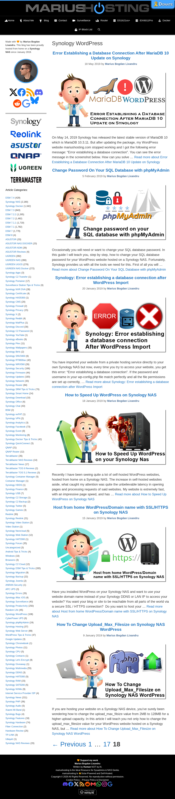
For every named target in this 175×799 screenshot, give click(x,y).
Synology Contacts (15, 656)
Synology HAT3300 (15, 539)
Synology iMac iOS (15, 597)
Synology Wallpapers (16, 347)
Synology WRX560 (15, 364)
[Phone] (87, 784)
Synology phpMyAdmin (17, 622)
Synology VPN (12, 418)
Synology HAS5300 (15, 297)
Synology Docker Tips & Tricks (21, 439)
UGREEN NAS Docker (17, 268)
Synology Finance (14, 489)
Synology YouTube (14, 335)
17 (107, 744)
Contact (63, 20)
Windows (10, 556)
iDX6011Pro (146, 20)
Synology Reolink (14, 518)
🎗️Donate (163, 4)
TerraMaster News (14, 464)
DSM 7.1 (9, 227)
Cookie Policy (73, 780)
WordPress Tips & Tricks (18, 635)
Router (104, 20)
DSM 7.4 (9, 197)
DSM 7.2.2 (10, 214)
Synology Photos (14, 647)
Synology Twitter (13, 506)
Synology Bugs (13, 714)
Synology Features (15, 718)
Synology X (11, 314)
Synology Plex (12, 343)
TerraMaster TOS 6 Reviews (19, 468)
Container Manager (15, 481)
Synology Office (13, 401)
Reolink (9, 514)
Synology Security (14, 368)
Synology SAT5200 (15, 685)
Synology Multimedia (16, 668)
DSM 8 (8, 235)
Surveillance (83, 20)
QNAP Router (12, 451)
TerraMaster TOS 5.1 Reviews (20, 472)
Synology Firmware (15, 372)
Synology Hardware (15, 722)
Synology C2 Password (17, 331)
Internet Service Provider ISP (20, 693)
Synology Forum (13, 543)
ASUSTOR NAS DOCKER (18, 243)
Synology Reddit (13, 318)
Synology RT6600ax (15, 360)
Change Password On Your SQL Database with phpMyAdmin (110, 170)
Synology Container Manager (20, 476)
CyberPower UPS (14, 618)
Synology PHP (12, 701)
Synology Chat (12, 406)
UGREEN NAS (13, 260)
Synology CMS (13, 302)
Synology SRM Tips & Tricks (20, 389)
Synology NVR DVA (15, 289)
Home (11, 20)
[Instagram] (110, 784)
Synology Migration (15, 572)
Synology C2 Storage (16, 497)
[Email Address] (93, 784)
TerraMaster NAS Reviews (19, 460)
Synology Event (13, 431)
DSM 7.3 (9, 210)
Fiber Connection (14, 726)
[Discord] (65, 784)
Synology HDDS (13, 485)
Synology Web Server (16, 631)
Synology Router (13, 385)
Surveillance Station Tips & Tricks (22, 285)
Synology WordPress (16, 614)
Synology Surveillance (16, 601)
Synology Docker (14, 206)
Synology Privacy (14, 310)
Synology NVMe (13, 689)
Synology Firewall (14, 306)
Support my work (89, 760)
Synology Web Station (16, 535)
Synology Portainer (15, 281)
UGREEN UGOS (14, 264)
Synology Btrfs (13, 351)
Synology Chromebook (17, 643)
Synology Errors (13, 593)
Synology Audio (13, 706)
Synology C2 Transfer (16, 277)
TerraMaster (11, 456)
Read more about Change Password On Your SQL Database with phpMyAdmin (109, 269)
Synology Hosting (14, 626)
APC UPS (10, 589)
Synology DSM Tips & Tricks (20, 568)
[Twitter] (76, 784)
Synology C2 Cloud (15, 564)
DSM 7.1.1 (10, 222)
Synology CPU (12, 651)
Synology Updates (14, 376)
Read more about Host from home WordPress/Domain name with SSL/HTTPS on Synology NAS (109, 611)
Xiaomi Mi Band (13, 710)
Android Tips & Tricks (16, 551)
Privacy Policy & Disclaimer (95, 780)
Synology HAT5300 (15, 676)
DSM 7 (8, 231)
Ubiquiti (9, 739)
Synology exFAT (13, 414)
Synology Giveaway (15, 664)
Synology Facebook (15, 426)
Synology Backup (14, 576)
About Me (28, 20)
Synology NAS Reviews (17, 743)
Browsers (10, 560)
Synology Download (15, 397)
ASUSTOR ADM (13, 247)
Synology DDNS (13, 672)
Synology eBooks (14, 339)
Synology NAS (12, 202)
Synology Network (14, 381)
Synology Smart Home (16, 393)
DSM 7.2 (9, 218)
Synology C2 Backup (16, 501)
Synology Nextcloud (15, 531)
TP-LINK (9, 735)
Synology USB (12, 493)
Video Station (12, 526)
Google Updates (13, 639)
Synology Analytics (15, 422)
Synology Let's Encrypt (17, 660)
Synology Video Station (17, 522)
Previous (69, 744)
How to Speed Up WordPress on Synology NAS (111, 395)
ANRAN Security (14, 585)
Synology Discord (14, 326)
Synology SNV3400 (15, 356)
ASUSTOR (10, 239)
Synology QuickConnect (17, 443)
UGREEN (10, 256)
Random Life (11, 610)
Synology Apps (13, 272)
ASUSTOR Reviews (15, 252)
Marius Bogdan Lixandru (87, 763)
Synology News (13, 697)
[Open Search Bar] (99, 29)
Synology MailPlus (14, 322)
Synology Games (14, 510)
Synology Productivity (16, 606)
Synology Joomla (14, 581)
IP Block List (85, 29)
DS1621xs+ (123, 20)
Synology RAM (13, 681)
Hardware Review (14, 731)
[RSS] (82, 784)
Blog (46, 20)
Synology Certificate (15, 293)
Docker (166, 20)
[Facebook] (70, 784)
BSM (7, 410)
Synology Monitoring (15, 435)
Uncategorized (12, 547)
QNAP (8, 447)
